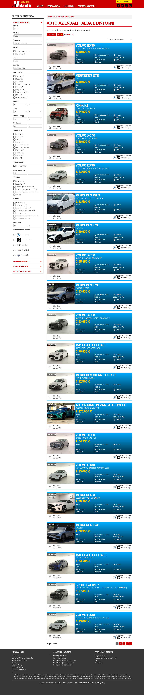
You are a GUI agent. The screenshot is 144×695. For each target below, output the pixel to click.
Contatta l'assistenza (87, 6)
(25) (25, 235)
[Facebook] (118, 5)
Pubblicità (98, 662)
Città (15, 58)
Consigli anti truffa (60, 656)
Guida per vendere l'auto (62, 665)
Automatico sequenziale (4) (25, 211)
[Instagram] (130, 5)
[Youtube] (126, 5)
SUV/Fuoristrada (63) (23, 84)
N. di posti (17, 123)
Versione (16, 40)
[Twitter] (122, 5)
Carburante (17, 130)
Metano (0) (19, 142)
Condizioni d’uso (18, 667)
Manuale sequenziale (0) (24, 218)
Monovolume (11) (22, 92)
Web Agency (100, 683)
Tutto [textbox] (16, 29)
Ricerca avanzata (53, 6)
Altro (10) (19, 158)
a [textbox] (29, 105)
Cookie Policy (17, 665)
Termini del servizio (19, 660)
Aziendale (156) (21, 166)
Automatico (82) (21, 205)
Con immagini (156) (22, 51)
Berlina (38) (20, 87)
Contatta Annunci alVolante (22, 658)
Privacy (14, 662)
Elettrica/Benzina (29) (23, 145)
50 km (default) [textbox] (19, 68)
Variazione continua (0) (23, 208)
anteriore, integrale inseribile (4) (26, 189)
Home (50, 17)
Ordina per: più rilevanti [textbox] (116, 39)
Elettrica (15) (20, 150)
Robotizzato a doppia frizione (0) (27, 216)
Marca (15, 26)
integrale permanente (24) (25, 187)
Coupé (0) (19, 82)
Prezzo (16, 101)
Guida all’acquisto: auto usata (64, 662)
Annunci (40, 6)
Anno (15, 109)
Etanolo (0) (19, 153)
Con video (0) (20, 54)
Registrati (127, 1)
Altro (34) (19, 95)
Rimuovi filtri (68, 34)
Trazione (16, 177)
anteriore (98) (20, 181)
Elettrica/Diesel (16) (22, 147)
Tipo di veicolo (18, 162)
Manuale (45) (20, 203)
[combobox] (27, 28)
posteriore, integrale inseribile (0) (27, 192)
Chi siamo (15, 656)
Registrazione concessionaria (106, 658)
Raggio (16, 65)
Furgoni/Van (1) (21, 90)
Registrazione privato (103, 656)
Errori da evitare (59, 658)
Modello (16, 33)
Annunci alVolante (22, 4)
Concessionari (69, 6)
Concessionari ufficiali (21, 230)
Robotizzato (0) (21, 213)
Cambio (16, 199)
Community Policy (19, 669)
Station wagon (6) (22, 97)
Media (15, 47)
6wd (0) (18, 194)
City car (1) (19, 76)
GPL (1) (18, 139)
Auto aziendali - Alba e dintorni (64, 17)
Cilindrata (17, 222)
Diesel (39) (19, 137)
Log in (97, 660)
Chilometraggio (19, 116)
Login (119, 1)
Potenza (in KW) (19, 170)
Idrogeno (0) (20, 155)
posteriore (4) (20, 184)
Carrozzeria (17, 72)
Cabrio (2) (19, 79)
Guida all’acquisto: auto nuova (64, 660)
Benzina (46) (20, 134)
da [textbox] (15, 105)
